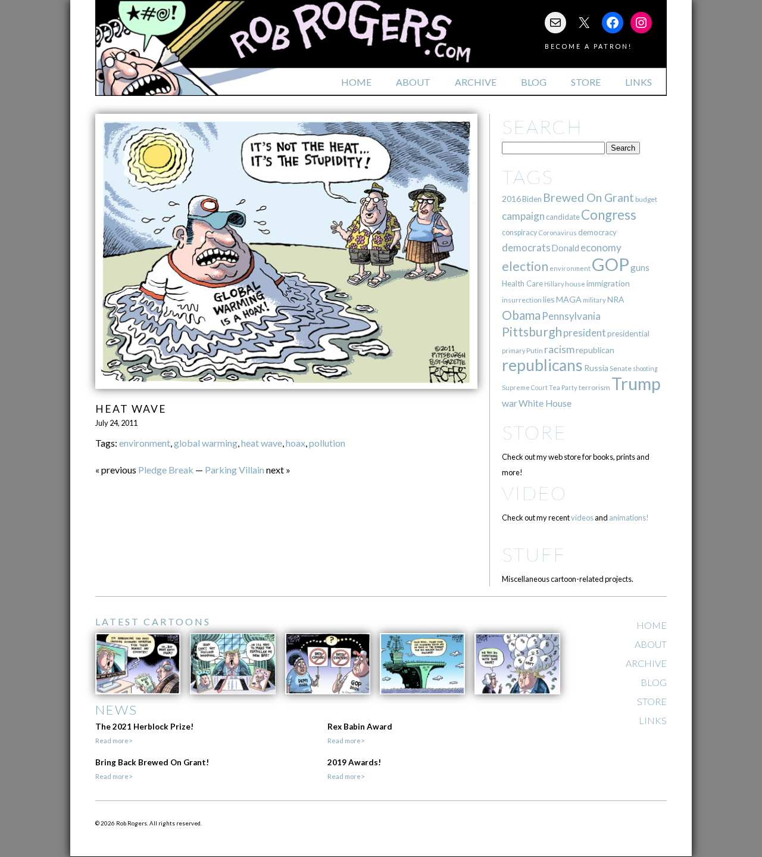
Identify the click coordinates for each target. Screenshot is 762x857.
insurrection (522, 299)
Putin (534, 350)
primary (513, 350)
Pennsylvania (571, 316)
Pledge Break (165, 469)
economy (601, 247)
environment (144, 442)
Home (356, 82)
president (584, 333)
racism (559, 349)
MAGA (569, 299)
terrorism (594, 387)
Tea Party (563, 387)
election (525, 265)
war (509, 403)
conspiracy (519, 232)
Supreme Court (525, 387)
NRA (615, 299)
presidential (628, 333)
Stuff (534, 554)
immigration (608, 283)
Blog (533, 82)
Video (534, 492)
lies (549, 299)
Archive (475, 82)
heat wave (261, 442)
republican (595, 350)
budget (646, 199)
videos (582, 517)
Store (586, 82)
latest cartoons (153, 621)
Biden (532, 199)
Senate (621, 368)
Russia (596, 368)
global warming (206, 442)
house (575, 284)
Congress (608, 215)
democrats (526, 247)
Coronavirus (557, 232)
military (594, 300)
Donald (565, 248)
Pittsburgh (532, 331)
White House (545, 403)
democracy (597, 232)
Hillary (554, 284)
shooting (645, 368)
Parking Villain (234, 469)
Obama (521, 315)
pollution (327, 442)
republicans (542, 365)
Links (638, 82)
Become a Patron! (588, 46)
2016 (511, 199)
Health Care (522, 283)
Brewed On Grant (588, 197)
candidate (563, 217)
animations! (629, 517)
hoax (295, 442)
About (413, 82)
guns (639, 267)
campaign (523, 216)
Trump (636, 383)
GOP (610, 264)
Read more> (113, 740)
